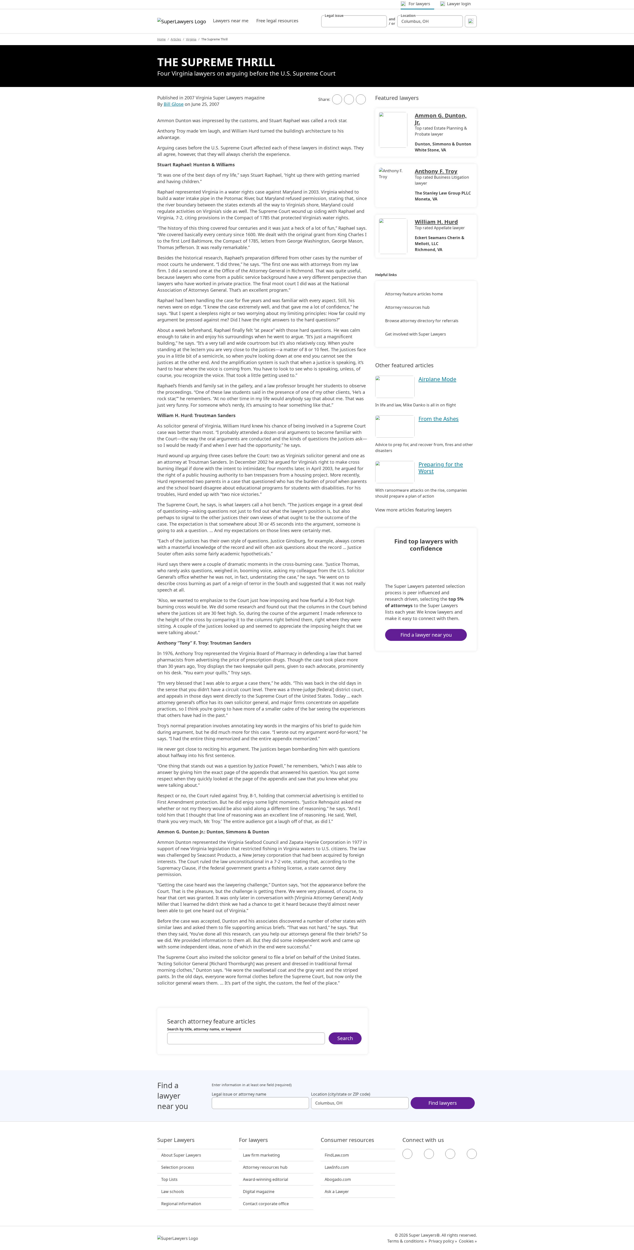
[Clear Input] (381, 21)
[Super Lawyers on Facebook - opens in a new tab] (407, 1154)
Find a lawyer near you (426, 634)
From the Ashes (439, 418)
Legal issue (334, 15)
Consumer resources (347, 1139)
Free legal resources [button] (277, 21)
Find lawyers (442, 1103)
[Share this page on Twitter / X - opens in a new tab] (349, 99)
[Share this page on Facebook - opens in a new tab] (337, 99)
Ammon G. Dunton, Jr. (441, 118)
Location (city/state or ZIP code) (340, 1094)
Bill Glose (174, 104)
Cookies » (468, 1241)
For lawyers (253, 1139)
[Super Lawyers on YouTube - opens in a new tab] (450, 1154)
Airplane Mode (437, 379)
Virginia (191, 39)
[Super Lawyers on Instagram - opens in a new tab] (429, 1154)
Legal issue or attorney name (239, 1094)
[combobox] (354, 21)
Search (345, 1038)
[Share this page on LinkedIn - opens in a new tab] (361, 99)
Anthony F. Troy (436, 171)
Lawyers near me (230, 21)
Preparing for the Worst (441, 467)
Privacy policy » (443, 1241)
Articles (176, 39)
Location (408, 15)
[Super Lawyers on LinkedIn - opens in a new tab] (472, 1154)
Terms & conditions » (407, 1241)
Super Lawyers (176, 1139)
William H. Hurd (436, 221)
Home (161, 39)
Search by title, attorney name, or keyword (204, 1029)
